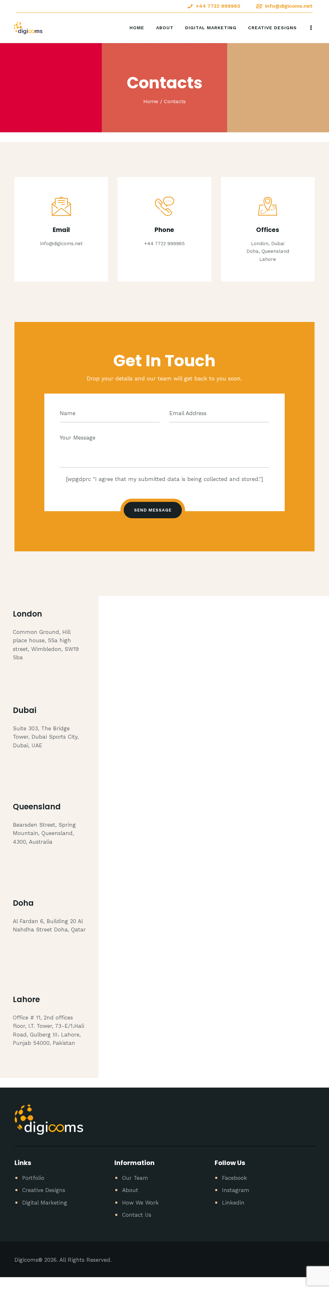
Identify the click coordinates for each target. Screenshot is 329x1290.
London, (260, 243)
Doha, (253, 251)
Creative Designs (43, 1190)
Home (150, 101)
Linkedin (233, 1202)
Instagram (235, 1190)
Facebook (234, 1178)
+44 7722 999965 (164, 243)
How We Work (140, 1202)
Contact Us (136, 1215)
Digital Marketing (44, 1202)
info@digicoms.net (61, 243)
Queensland (275, 251)
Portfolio (33, 1178)
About (130, 1190)
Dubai (277, 243)
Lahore (267, 259)
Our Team (135, 1178)
